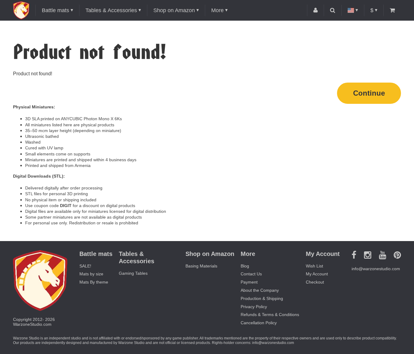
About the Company (260, 290)
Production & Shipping (262, 298)
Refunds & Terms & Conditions (270, 314)
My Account (317, 273)
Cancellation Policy (259, 322)
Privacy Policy (254, 306)
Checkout (315, 282)
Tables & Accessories (111, 10)
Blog (245, 266)
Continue (369, 93)
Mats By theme (93, 282)
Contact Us (251, 273)
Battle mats (55, 10)
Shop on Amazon (174, 10)
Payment (249, 282)
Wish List (314, 266)
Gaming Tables (133, 273)
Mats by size (91, 273)
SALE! (85, 266)
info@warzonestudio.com (376, 268)
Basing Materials (201, 266)
